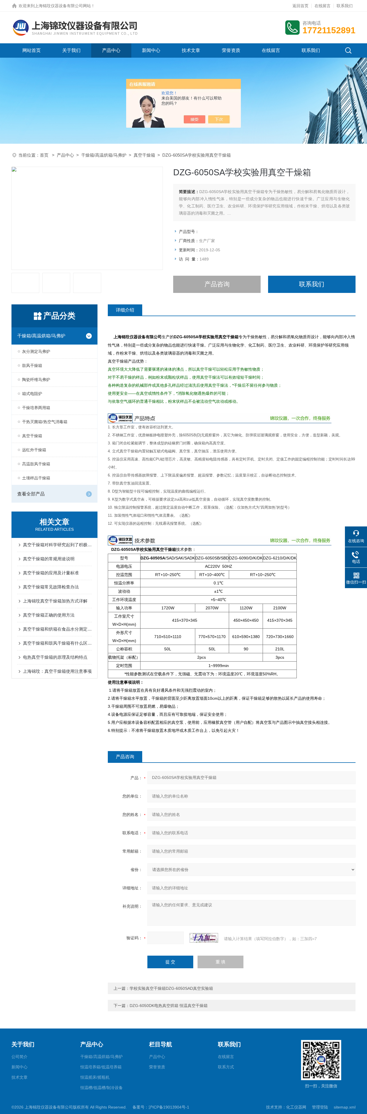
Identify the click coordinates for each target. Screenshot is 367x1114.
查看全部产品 (31, 493)
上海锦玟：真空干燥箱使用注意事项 (57, 671)
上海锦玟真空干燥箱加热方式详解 (55, 600)
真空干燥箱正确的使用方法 (49, 615)
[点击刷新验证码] (204, 938)
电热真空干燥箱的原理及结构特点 (55, 657)
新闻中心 (151, 50)
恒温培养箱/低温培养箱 (101, 1067)
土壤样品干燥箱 (36, 478)
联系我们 (345, 5)
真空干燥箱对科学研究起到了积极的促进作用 (57, 544)
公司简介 (19, 1056)
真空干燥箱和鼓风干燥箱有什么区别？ (57, 643)
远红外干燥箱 (34, 450)
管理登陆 (320, 1107)
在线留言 (323, 5)
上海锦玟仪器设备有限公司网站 (63, 5)
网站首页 (31, 50)
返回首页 (300, 5)
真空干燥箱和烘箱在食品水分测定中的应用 (57, 629)
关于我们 (71, 50)
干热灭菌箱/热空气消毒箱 (44, 421)
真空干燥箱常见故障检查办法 (51, 586)
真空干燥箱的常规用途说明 (49, 558)
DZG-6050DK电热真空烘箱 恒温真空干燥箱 (169, 1005)
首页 (45, 155)
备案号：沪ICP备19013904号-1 (160, 1107)
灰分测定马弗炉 (36, 351)
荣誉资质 (231, 50)
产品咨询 (217, 284)
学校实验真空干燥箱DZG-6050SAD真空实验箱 (171, 988)
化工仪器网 (296, 1107)
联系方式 (226, 1067)
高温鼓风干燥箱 (36, 464)
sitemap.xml (345, 1107)
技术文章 (191, 50)
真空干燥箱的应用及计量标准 (51, 572)
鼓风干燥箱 (32, 365)
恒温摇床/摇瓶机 (95, 1077)
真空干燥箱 (144, 155)
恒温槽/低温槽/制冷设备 (101, 1087)
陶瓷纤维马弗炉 (36, 379)
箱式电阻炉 (32, 393)
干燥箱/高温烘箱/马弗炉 (103, 155)
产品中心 (111, 50)
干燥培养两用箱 (36, 407)
